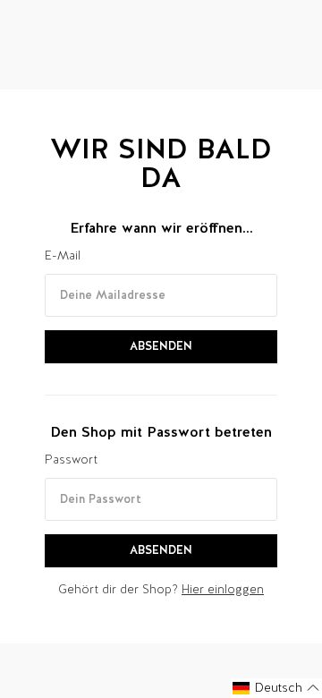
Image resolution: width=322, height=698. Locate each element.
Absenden (161, 345)
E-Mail (62, 255)
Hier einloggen (223, 589)
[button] (276, 688)
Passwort (71, 459)
